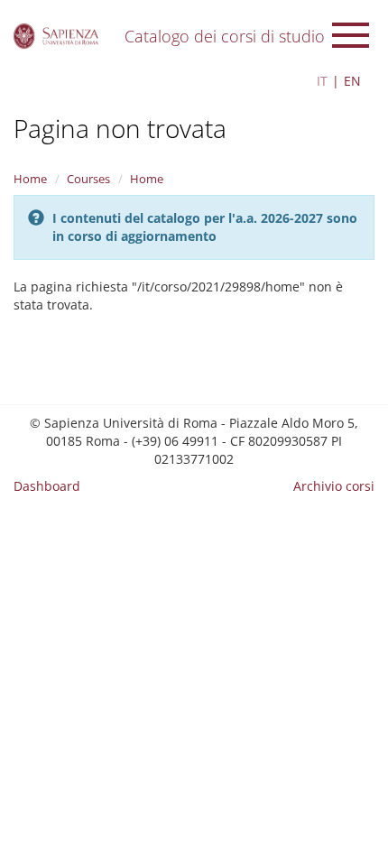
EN (352, 80)
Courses (88, 179)
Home (30, 179)
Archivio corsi (333, 485)
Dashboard (47, 485)
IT (322, 80)
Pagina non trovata (120, 128)
